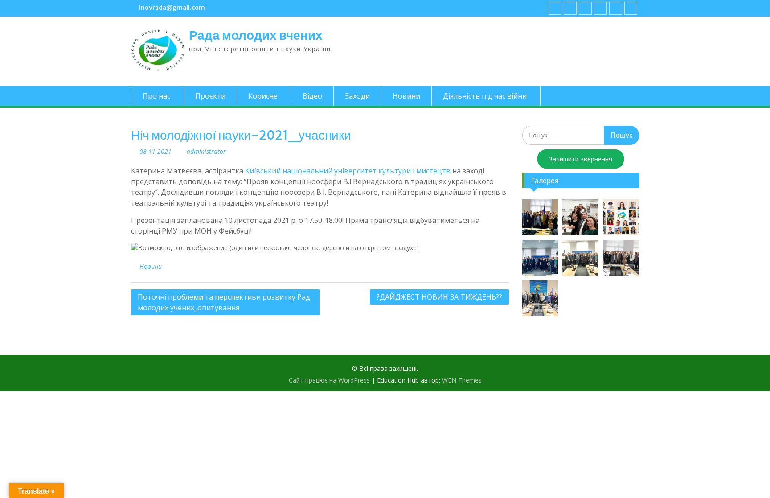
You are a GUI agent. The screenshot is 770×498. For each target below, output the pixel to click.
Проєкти (210, 96)
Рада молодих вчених (256, 35)
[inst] (615, 8)
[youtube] (570, 8)
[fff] (555, 8)
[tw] (585, 8)
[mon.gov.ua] (630, 8)
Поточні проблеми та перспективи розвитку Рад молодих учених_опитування (224, 302)
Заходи (357, 96)
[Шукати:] (580, 135)
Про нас (156, 96)
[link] (600, 8)
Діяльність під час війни (485, 96)
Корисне (263, 96)
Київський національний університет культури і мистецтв (348, 171)
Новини (406, 96)
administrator (206, 151)
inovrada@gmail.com (172, 8)
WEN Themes (462, 380)
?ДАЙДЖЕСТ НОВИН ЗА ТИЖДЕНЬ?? (439, 297)
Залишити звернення (580, 159)
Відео (312, 96)
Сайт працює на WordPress (329, 380)
